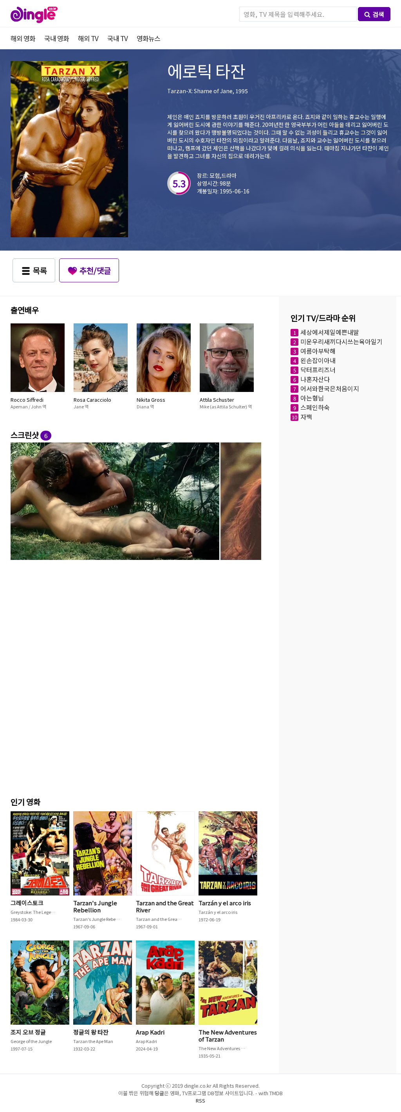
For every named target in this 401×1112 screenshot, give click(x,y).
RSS (200, 1100)
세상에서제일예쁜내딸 (329, 332)
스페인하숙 (315, 407)
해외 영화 (23, 38)
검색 (378, 14)
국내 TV (117, 38)
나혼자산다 (315, 379)
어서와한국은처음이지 (329, 388)
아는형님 (312, 398)
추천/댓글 (95, 270)
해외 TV (88, 38)
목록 (40, 270)
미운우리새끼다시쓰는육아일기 (341, 341)
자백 (306, 416)
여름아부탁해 (318, 351)
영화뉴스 (148, 38)
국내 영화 (56, 38)
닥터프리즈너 (318, 369)
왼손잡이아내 (318, 360)
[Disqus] (136, 683)
